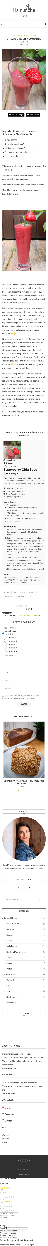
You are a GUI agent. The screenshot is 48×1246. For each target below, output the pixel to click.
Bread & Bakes (25, 924)
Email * (3, 1228)
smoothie (32, 592)
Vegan (25, 969)
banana (6, 592)
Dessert (25, 935)
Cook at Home (16, 35)
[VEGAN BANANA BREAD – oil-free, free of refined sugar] (24, 750)
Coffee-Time (25, 980)
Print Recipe (34, 115)
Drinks (34, 35)
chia (14, 592)
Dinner (25, 986)
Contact (5, 1135)
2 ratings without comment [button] (27, 616)
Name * (3, 1226)
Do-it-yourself (25, 997)
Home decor (25, 1003)
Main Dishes (25, 946)
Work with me (8, 1094)
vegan (30, 597)
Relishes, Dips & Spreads (25, 952)
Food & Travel (24, 975)
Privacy (5, 1142)
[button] (4, 463)
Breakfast (26, 35)
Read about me (9, 1068)
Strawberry (8, 597)
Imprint (5, 1139)
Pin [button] (13, 461)
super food (20, 597)
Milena (28, 42)
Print (7, 461)
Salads (25, 958)
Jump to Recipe (17, 115)
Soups (25, 963)
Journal (24, 991)
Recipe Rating (10, 628)
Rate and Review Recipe (8, 1231)
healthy (22, 592)
